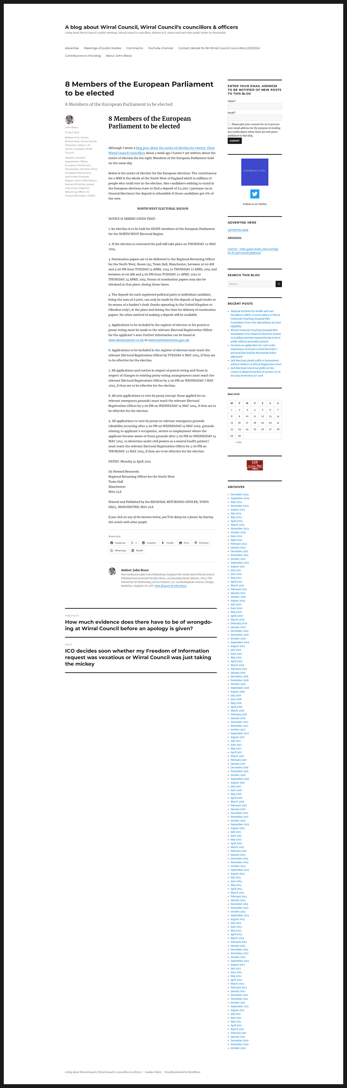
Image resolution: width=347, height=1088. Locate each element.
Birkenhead (72, 141)
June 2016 (236, 790)
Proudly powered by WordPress (182, 1072)
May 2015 (236, 839)
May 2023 (236, 517)
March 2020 (238, 619)
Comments (134, 48)
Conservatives (88, 141)
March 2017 (237, 756)
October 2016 (238, 775)
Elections (70, 145)
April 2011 (236, 1025)
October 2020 (238, 596)
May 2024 (236, 502)
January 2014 (238, 900)
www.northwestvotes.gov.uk (168, 340)
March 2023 (237, 524)
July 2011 (236, 1014)
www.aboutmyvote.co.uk (126, 340)
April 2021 (236, 581)
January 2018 (238, 718)
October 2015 (238, 820)
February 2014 (239, 896)
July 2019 (236, 650)
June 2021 (236, 574)
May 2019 (236, 657)
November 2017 (240, 725)
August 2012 (238, 964)
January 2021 (238, 593)
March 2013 (237, 938)
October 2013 (238, 911)
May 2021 (236, 577)
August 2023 (238, 509)
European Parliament (78, 165)
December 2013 (239, 904)
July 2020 (236, 604)
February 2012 (239, 987)
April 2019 (236, 661)
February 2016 (239, 805)
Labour (81, 145)
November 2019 (240, 634)
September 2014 (240, 869)
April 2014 (236, 888)
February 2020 (239, 623)
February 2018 (239, 714)
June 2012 (236, 972)
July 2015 (236, 832)
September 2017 (240, 733)
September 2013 (240, 915)
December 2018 (239, 676)
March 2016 (237, 801)
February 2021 (239, 589)
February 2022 (239, 543)
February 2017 (239, 760)
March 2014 (237, 892)
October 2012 (238, 957)
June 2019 (236, 653)
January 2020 (238, 627)
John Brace (71, 127)
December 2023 (240, 505)
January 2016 (238, 809)
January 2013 (238, 945)
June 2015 (236, 835)
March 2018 (237, 710)
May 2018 (236, 703)
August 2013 (238, 919)
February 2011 (239, 1033)
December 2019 (240, 631)
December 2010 (239, 1040)
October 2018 (238, 684)
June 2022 (236, 536)
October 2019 (238, 638)
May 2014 (236, 885)
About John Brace (119, 55)
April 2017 (236, 752)
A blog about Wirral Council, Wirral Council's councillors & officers (151, 27)
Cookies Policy (153, 1072)
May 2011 (236, 1021)
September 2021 (240, 562)
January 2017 (238, 763)
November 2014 (240, 862)
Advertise (72, 48)
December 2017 (239, 722)
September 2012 (240, 960)
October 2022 (238, 532)
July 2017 (236, 741)
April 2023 (236, 521)
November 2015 (240, 816)
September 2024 (240, 498)
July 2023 (236, 513)
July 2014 (236, 877)
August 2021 (238, 566)
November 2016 (240, 771)
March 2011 (237, 1029)
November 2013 (239, 907)
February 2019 (239, 668)
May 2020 (236, 612)
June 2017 (236, 744)
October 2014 (238, 866)
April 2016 (236, 797)
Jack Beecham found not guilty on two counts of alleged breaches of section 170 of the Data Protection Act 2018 (255, 372)
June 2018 (236, 699)
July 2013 (236, 923)
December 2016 (240, 767)
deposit (69, 157)
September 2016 (240, 778)
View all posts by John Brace (171, 585)
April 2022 (237, 540)
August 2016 (238, 782)
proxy (74, 188)
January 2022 (238, 547)
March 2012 (237, 983)
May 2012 (236, 976)
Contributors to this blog (83, 55)
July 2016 (236, 786)
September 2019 (240, 642)
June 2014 (236, 881)
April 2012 (236, 979)
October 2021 (238, 559)
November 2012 (240, 953)
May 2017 (236, 748)
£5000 (91, 195)
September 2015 (240, 824)
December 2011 (239, 995)
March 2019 (237, 665)
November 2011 (239, 998)
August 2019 (238, 646)
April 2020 (237, 615)
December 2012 (239, 949)
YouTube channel (160, 48)
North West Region (86, 180)
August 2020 (238, 600)
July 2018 (236, 695)
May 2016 (236, 794)
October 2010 (238, 1048)
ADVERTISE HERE (238, 230)
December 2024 (240, 494)
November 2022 (240, 528)
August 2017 (238, 737)
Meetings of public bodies (102, 48)
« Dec (238, 442)
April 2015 (236, 843)
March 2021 (237, 585)
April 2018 (236, 706)
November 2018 (240, 680)
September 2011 (240, 1006)
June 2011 (236, 1017)
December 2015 (239, 813)
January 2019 (238, 672)
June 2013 (236, 926)
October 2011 (238, 1002)
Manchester (72, 169)
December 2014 (239, 858)
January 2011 (238, 1036)
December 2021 (239, 551)
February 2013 (239, 942)
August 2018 (238, 691)
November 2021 (240, 555)
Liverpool (78, 148)
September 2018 (240, 687)
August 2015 (238, 828)
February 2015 (239, 851)
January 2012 (238, 991)
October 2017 (238, 729)
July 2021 (236, 570)
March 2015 (237, 847)
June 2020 (236, 608)
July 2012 (236, 968)
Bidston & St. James (76, 137)
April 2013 (236, 934)
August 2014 (238, 873)
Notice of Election (75, 184)
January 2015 (238, 854)
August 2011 (237, 1010)
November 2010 (240, 1044)
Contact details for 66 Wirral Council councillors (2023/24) (219, 48)
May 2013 (236, 930)
